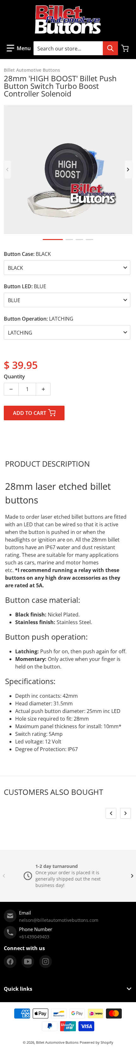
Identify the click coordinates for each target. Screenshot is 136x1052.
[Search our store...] (110, 48)
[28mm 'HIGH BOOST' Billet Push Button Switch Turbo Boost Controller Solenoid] (53, 239)
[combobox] (76, 48)
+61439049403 (34, 937)
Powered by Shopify (96, 1042)
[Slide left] (7, 169)
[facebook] (10, 961)
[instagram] (45, 961)
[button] (19, 48)
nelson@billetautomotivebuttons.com (58, 920)
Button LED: (25, 286)
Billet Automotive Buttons (57, 1042)
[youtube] (28, 961)
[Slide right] (128, 169)
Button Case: (27, 253)
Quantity (14, 376)
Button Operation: (38, 318)
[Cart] (125, 48)
